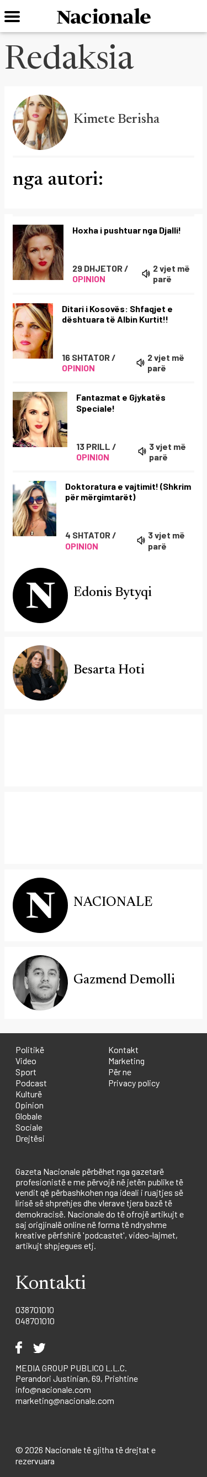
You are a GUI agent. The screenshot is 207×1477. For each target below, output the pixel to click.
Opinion (29, 1105)
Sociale (29, 1127)
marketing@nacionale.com (64, 1400)
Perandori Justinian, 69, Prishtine (76, 1378)
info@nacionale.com (53, 1389)
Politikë (29, 1049)
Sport (25, 1071)
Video (25, 1060)
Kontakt (123, 1049)
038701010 (34, 1309)
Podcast (31, 1082)
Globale (28, 1116)
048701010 (35, 1320)
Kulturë (28, 1094)
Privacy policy (134, 1082)
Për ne (119, 1071)
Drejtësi (30, 1138)
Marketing (126, 1060)
